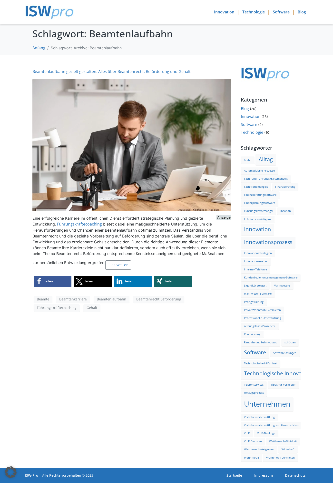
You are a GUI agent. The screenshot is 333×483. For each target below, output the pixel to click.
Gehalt (92, 308)
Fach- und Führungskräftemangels (266, 178)
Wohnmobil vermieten (280, 457)
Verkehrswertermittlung (259, 417)
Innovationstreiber (256, 261)
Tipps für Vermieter (283, 384)
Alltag (266, 159)
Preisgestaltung (254, 302)
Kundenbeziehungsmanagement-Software (270, 277)
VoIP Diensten (253, 441)
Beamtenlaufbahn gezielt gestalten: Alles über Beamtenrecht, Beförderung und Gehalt (111, 71)
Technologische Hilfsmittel (260, 363)
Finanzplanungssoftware (259, 203)
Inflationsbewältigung (257, 219)
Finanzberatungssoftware (260, 194)
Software (281, 12)
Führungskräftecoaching (79, 224)
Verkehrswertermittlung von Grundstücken (271, 425)
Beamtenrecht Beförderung (158, 299)
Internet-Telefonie (255, 269)
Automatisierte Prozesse (259, 170)
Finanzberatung (285, 186)
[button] (52, 281)
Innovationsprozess (268, 242)
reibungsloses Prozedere (259, 326)
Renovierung (252, 334)
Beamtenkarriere (73, 299)
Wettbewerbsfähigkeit (283, 441)
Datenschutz (295, 475)
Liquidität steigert (255, 285)
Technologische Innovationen (281, 373)
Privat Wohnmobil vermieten (262, 310)
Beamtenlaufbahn (111, 299)
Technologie (253, 12)
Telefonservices (254, 384)
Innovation (224, 12)
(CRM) (247, 160)
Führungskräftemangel (258, 211)
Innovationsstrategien (258, 253)
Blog (302, 12)
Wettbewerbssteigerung (259, 449)
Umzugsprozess (254, 392)
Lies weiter (118, 265)
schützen (290, 342)
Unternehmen (267, 404)
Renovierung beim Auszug (260, 342)
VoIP (247, 433)
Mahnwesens (282, 285)
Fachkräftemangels (256, 186)
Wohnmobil (251, 457)
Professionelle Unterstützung (262, 318)
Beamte (43, 299)
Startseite (234, 475)
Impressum (263, 475)
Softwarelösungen (284, 353)
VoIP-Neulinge (266, 433)
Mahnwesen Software (258, 293)
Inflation (285, 211)
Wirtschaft (288, 449)
